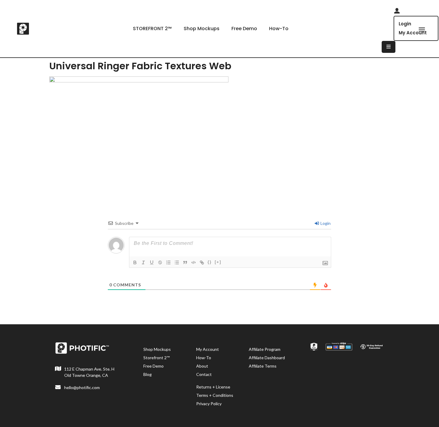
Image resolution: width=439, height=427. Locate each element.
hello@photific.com (82, 387)
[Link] (202, 262)
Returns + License (213, 386)
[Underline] (152, 262)
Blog (147, 374)
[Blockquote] (185, 262)
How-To (278, 28)
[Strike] (160, 262)
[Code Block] (193, 262)
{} (210, 262)
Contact (204, 374)
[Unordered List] (177, 262)
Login (405, 24)
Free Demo (244, 28)
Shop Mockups (202, 28)
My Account (207, 349)
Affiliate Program (264, 349)
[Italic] (143, 262)
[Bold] (135, 262)
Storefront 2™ (156, 357)
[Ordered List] (168, 262)
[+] (218, 262)
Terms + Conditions (214, 395)
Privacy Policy (209, 403)
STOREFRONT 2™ (152, 28)
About (202, 365)
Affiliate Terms (263, 365)
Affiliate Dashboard (267, 357)
